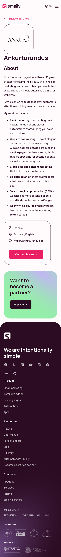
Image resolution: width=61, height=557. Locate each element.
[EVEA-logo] (12, 550)
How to (8, 428)
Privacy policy (28, 515)
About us (9, 481)
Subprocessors (43, 515)
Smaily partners (13, 499)
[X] (14, 364)
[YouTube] (31, 364)
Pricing (8, 493)
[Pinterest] (47, 364)
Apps (7, 412)
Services (9, 487)
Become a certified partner (20, 465)
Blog (6, 447)
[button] (49, 6)
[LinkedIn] (22, 364)
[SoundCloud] (6, 373)
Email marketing (13, 388)
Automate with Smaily (17, 459)
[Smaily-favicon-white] (30, 335)
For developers (12, 441)
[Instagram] (39, 365)
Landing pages (12, 400)
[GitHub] (14, 373)
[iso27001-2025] (20, 533)
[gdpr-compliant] (8, 533)
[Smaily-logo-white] (11, 6)
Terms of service (11, 515)
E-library (9, 453)
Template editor (13, 394)
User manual (11, 434)
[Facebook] (5, 364)
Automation (11, 406)
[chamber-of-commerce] (36, 550)
